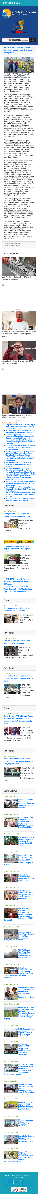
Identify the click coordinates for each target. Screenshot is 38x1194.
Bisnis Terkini (20, 1183)
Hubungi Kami (9, 1185)
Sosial (24, 1180)
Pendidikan (8, 1183)
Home (4, 1180)
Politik (10, 1180)
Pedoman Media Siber (25, 1185)
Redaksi (29, 1183)
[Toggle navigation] (33, 3)
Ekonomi (31, 1180)
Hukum (17, 1180)
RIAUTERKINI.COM (11, 3)
